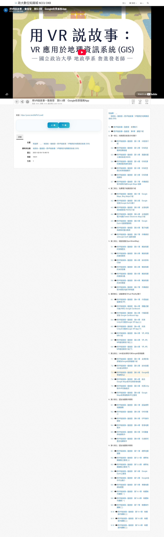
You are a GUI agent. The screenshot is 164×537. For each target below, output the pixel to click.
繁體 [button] (133, 3)
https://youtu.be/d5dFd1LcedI (32, 115)
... (41, 143)
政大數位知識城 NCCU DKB (34, 2)
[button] (141, 3)
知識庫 (35, 143)
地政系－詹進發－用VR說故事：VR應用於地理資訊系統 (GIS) (67, 143)
